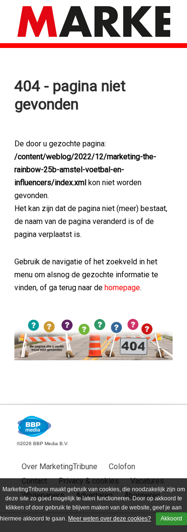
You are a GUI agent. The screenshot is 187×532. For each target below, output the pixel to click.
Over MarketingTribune (59, 466)
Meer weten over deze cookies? (109, 518)
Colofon (122, 466)
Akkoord (171, 518)
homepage (122, 287)
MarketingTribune (93, 21)
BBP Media (35, 426)
